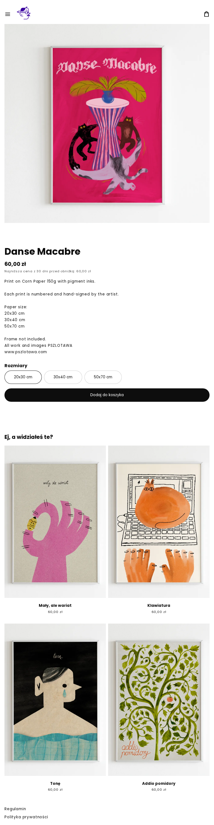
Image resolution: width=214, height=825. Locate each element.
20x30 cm (23, 377)
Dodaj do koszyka (107, 395)
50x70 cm (103, 377)
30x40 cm (63, 377)
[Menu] (7, 14)
